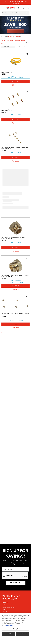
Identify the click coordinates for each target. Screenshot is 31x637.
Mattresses (5, 605)
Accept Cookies (22, 633)
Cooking (18, 36)
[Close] (29, 615)
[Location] (19, 8)
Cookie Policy (9, 625)
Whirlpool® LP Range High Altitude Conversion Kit (13, 237)
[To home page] (11, 7)
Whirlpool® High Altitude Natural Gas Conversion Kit (13, 109)
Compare (16, 85)
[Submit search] (27, 13)
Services (4, 611)
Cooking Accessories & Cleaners (9, 38)
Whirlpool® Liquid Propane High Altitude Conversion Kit (14, 147)
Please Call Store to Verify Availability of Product (16, 2)
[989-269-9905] (23, 8)
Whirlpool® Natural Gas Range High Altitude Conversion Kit (15, 275)
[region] (15, 625)
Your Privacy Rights (15, 628)
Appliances (11, 36)
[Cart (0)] (28, 8)
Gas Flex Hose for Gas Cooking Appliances (11, 71)
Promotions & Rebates (8, 607)
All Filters (8, 47)
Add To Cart (15, 81)
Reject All (8, 633)
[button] (3, 8)
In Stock (4, 609)
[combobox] (23, 47)
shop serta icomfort (15, 31)
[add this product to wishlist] (27, 54)
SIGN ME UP (15, 583)
